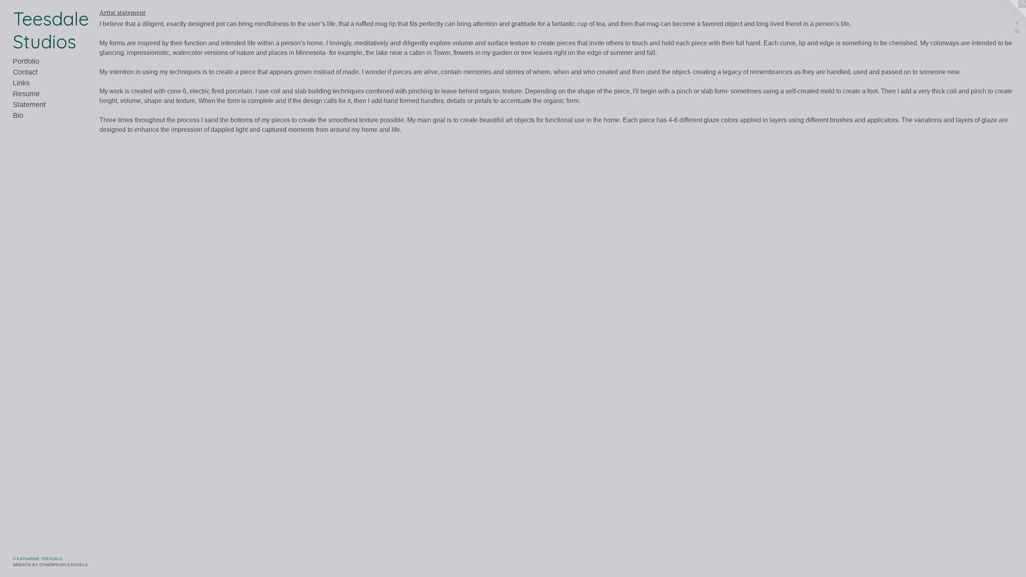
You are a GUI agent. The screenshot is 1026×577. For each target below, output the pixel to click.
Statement (29, 105)
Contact (25, 72)
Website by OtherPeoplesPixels (50, 565)
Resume (26, 94)
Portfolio (26, 61)
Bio (18, 115)
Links (21, 83)
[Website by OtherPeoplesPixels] (1010, 16)
